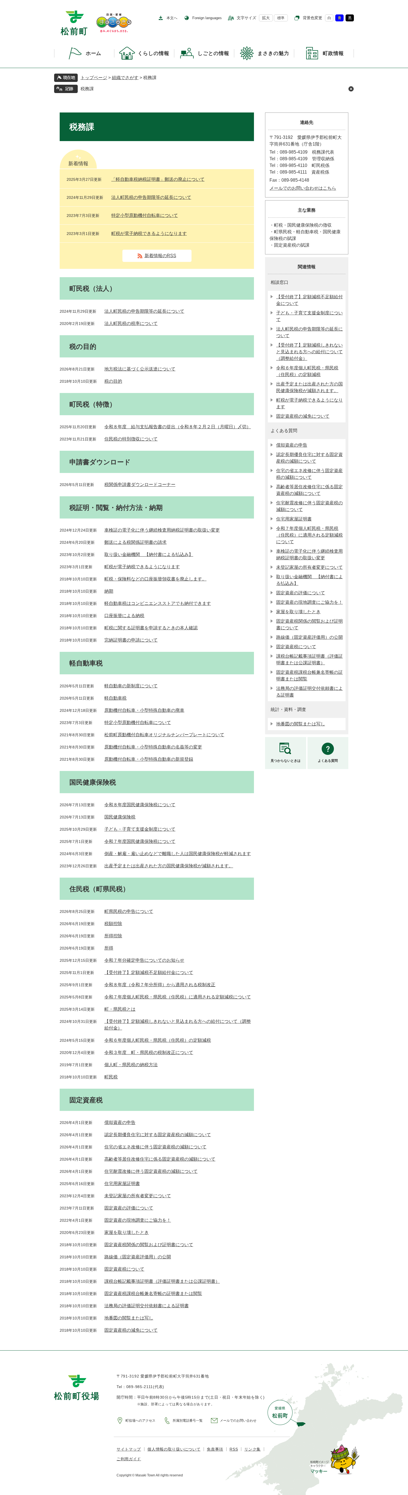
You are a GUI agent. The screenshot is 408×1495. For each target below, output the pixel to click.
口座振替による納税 (124, 615)
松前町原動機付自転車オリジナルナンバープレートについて (164, 734)
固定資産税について (124, 1269)
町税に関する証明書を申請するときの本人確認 (151, 627)
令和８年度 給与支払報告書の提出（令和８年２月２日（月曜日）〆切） (177, 426)
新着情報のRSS (160, 255)
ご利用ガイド (129, 1459)
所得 (108, 948)
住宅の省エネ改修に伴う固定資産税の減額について (155, 1147)
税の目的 (113, 381)
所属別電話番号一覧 (188, 1421)
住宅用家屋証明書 (122, 1183)
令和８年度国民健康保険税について (139, 804)
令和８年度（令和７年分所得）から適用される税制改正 (159, 984)
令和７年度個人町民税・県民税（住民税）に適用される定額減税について (177, 997)
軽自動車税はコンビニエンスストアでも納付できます (157, 603)
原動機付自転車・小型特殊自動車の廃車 (144, 710)
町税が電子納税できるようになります (149, 233)
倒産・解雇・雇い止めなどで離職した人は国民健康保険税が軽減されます (177, 853)
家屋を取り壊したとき (126, 1232)
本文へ (172, 18)
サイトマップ (129, 1449)
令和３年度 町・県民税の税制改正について (148, 1052)
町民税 (111, 1077)
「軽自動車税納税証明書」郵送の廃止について (158, 179)
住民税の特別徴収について (131, 439)
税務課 (87, 88)
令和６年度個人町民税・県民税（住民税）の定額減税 (157, 1040)
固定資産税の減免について (131, 1330)
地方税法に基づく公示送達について (139, 369)
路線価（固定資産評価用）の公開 (137, 1256)
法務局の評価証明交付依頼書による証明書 (146, 1305)
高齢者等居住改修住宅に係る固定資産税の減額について (159, 1159)
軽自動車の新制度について (131, 685)
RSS (234, 1449)
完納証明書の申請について (131, 640)
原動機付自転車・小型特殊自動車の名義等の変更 (153, 747)
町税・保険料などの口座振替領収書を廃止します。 (155, 579)
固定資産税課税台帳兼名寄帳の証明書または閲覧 (153, 1293)
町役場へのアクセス (140, 1421)
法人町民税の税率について (131, 323)
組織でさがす (125, 77)
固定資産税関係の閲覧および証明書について (148, 1244)
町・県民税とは (119, 1009)
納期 (108, 591)
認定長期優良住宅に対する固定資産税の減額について (157, 1134)
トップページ (93, 77)
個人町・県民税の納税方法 (131, 1064)
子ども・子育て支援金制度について (139, 829)
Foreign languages (207, 18)
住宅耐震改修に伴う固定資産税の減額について (151, 1171)
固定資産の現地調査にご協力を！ (137, 1220)
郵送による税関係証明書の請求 (135, 542)
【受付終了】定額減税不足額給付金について (148, 972)
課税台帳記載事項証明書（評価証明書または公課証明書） (162, 1281)
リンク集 (252, 1449)
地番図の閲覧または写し (128, 1318)
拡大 (266, 18)
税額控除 (113, 923)
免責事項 (215, 1449)
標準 (280, 18)
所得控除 (113, 935)
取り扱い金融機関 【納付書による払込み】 (148, 554)
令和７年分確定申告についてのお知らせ (144, 960)
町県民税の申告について (128, 911)
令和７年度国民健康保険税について (139, 841)
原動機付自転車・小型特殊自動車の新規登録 (148, 759)
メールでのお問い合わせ (238, 1421)
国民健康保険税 (119, 817)
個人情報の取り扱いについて (173, 1449)
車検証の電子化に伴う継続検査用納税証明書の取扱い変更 (162, 530)
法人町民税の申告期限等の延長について (151, 197)
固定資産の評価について (128, 1208)
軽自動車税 (115, 698)
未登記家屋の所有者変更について (137, 1195)
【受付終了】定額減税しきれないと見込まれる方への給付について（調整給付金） (309, 352)
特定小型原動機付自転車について (144, 215)
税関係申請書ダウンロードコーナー (139, 484)
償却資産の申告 (119, 1122)
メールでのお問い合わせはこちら (303, 188)
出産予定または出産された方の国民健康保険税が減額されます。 (168, 865)
